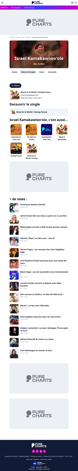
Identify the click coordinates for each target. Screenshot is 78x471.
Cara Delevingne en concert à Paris (36, 350)
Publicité (36, 459)
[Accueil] (37, 2)
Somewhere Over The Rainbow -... (46, 139)
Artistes (18, 37)
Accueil (12, 37)
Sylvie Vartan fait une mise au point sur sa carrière (43, 216)
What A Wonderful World (62, 139)
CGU (66, 456)
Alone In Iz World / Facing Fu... (31, 158)
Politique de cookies (36, 456)
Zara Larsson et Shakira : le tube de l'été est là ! (41, 294)
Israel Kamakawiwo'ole (39, 58)
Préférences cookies (46, 459)
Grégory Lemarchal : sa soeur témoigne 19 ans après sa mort (44, 329)
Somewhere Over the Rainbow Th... (16, 139)
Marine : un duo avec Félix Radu (34, 305)
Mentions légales (24, 456)
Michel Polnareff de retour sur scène (37, 339)
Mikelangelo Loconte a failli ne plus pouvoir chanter (43, 227)
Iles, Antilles (39, 64)
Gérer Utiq (29, 459)
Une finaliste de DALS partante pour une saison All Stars (43, 262)
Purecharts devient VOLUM (32, 204)
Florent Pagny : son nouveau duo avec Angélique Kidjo (42, 250)
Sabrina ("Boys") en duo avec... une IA (37, 238)
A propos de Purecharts (11, 456)
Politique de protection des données (53, 456)
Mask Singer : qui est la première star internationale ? (44, 273)
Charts (41, 72)
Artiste (14, 72)
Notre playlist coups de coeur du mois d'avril (40, 317)
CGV (71, 456)
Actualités (52, 72)
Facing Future (16, 156)
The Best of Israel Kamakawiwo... (31, 139)
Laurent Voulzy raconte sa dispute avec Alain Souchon (40, 284)
